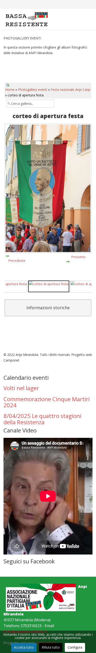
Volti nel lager (21, 388)
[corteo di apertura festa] (48, 286)
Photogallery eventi (32, 89)
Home (9, 89)
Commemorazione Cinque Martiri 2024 (46, 402)
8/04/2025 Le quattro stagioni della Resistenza (42, 419)
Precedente (16, 260)
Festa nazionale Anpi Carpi (70, 89)
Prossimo (78, 257)
